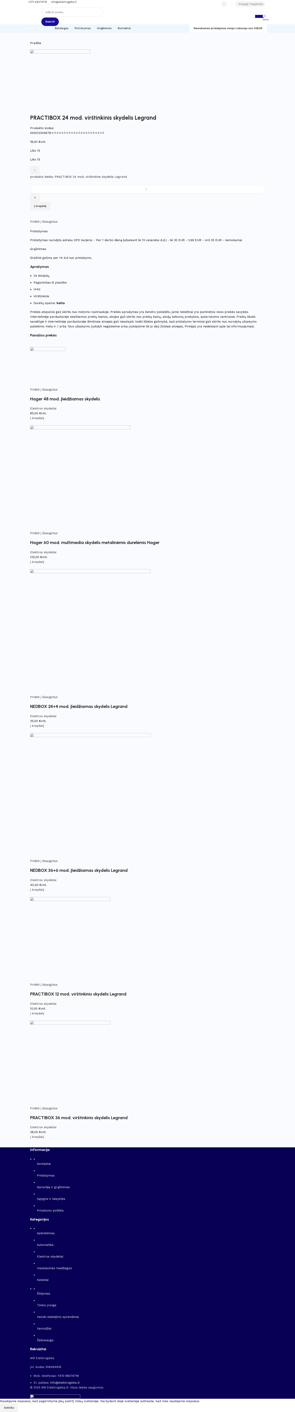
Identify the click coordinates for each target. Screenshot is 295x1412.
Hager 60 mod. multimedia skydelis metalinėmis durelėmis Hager (95, 542)
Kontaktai (44, 1164)
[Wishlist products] (224, 4)
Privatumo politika (50, 1210)
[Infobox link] (147, 16)
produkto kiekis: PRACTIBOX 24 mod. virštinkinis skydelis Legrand (78, 177)
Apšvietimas (46, 1233)
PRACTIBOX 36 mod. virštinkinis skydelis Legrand (79, 1117)
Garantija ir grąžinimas (53, 1187)
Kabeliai (43, 1280)
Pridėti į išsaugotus (44, 221)
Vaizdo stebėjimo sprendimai (58, 1317)
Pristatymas (46, 1175)
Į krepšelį (40, 206)
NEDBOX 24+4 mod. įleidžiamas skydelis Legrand (78, 706)
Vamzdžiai (44, 1328)
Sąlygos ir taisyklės (51, 1199)
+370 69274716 (68, 1376)
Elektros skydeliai (43, 408)
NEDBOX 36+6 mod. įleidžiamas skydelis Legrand (79, 870)
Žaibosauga (45, 1340)
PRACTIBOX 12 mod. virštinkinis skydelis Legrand (78, 994)
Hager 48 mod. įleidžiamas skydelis (65, 399)
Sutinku (9, 1407)
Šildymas (43, 1293)
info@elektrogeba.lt (65, 1382)
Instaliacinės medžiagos (54, 1268)
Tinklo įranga (46, 1305)
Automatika (45, 1245)
